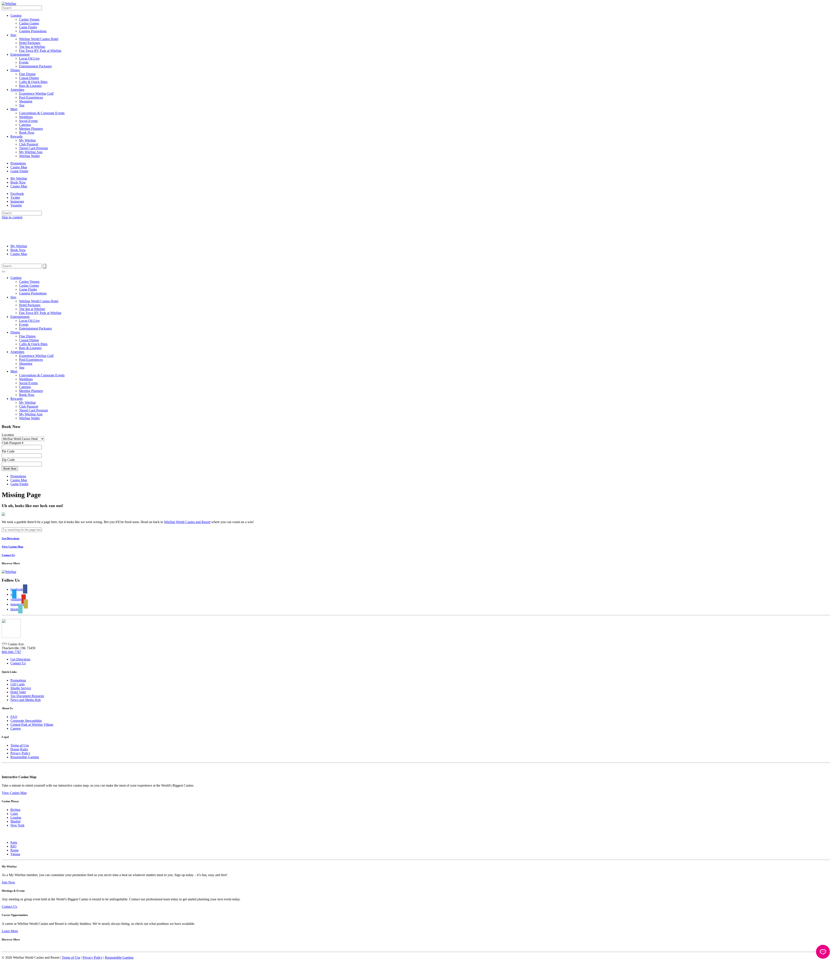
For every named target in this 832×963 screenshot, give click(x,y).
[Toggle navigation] (3, 271)
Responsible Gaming (24, 757)
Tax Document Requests (27, 696)
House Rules (19, 749)
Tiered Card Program (33, 148)
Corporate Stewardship (26, 720)
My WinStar (27, 140)
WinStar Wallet (29, 156)
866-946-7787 (11, 652)
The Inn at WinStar (32, 47)
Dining (15, 70)
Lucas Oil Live (29, 58)
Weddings (26, 117)
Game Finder (28, 27)
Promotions (18, 163)
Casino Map (18, 167)
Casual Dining (29, 78)
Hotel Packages (29, 43)
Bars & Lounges (30, 86)
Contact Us (18, 663)
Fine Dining (27, 74)
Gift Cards (17, 684)
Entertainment (19, 54)
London (15, 817)
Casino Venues (29, 19)
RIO (13, 846)
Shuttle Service (20, 688)
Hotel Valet (18, 692)
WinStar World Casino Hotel (38, 39)
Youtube (16, 205)
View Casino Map (14, 793)
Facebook (17, 193)
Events (23, 62)
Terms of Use (19, 745)
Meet (13, 109)
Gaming (15, 15)
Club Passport (28, 144)
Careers (15, 728)
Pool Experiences (31, 97)
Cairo (14, 813)
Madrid (15, 821)
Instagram (17, 201)
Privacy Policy (20, 753)
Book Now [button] (9, 468)
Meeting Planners (31, 128)
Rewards (16, 136)
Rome (14, 850)
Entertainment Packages (35, 66)
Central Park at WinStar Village (31, 724)
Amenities (17, 89)
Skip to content (12, 217)
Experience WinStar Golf (36, 93)
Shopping (25, 101)
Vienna (15, 854)
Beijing (15, 810)
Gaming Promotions (33, 31)
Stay (13, 35)
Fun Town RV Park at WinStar (40, 50)
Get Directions (20, 659)
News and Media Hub (25, 700)
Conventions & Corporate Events (42, 113)
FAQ (13, 717)
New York (17, 825)
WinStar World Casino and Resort (187, 522)
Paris (13, 842)
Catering (25, 125)
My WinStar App (30, 152)
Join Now (8, 882)
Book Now (26, 132)
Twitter (15, 197)
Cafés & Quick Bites (33, 82)
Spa (21, 105)
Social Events (28, 121)
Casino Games (29, 23)
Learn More (10, 931)
